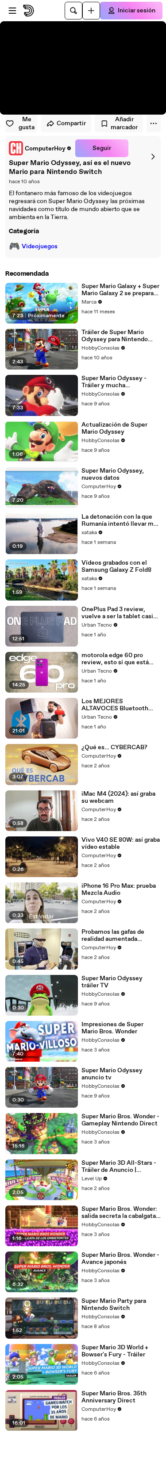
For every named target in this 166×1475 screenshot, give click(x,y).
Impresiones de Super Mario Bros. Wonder (112, 1028)
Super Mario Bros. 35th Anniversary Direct (114, 1397)
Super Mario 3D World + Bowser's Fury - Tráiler (114, 1351)
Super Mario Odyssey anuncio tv (112, 1074)
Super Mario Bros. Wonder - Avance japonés (120, 1259)
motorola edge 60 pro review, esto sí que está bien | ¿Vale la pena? (115, 659)
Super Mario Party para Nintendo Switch (113, 1305)
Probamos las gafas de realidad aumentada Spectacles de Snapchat (116, 935)
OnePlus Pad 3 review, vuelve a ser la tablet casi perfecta (117, 613)
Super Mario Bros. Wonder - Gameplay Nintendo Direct (120, 1120)
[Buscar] (73, 10)
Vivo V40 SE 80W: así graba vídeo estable (120, 843)
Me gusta (27, 123)
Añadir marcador (124, 123)
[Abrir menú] (12, 10)
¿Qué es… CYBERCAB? (114, 747)
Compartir (71, 123)
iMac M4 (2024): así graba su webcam (118, 797)
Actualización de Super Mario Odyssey (114, 428)
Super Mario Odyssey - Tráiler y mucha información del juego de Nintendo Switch (116, 382)
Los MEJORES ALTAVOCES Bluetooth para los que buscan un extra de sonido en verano (117, 705)
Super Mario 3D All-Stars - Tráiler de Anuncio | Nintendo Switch (118, 1166)
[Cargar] (91, 10)
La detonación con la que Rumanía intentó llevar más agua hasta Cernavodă (120, 520)
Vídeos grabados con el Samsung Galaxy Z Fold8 (116, 566)
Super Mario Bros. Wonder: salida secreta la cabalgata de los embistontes (119, 1212)
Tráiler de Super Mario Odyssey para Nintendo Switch (114, 336)
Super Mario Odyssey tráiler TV (112, 982)
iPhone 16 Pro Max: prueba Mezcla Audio (118, 889)
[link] (40, 148)
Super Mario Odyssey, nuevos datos (112, 474)
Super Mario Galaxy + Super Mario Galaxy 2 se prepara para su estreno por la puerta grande (120, 290)
